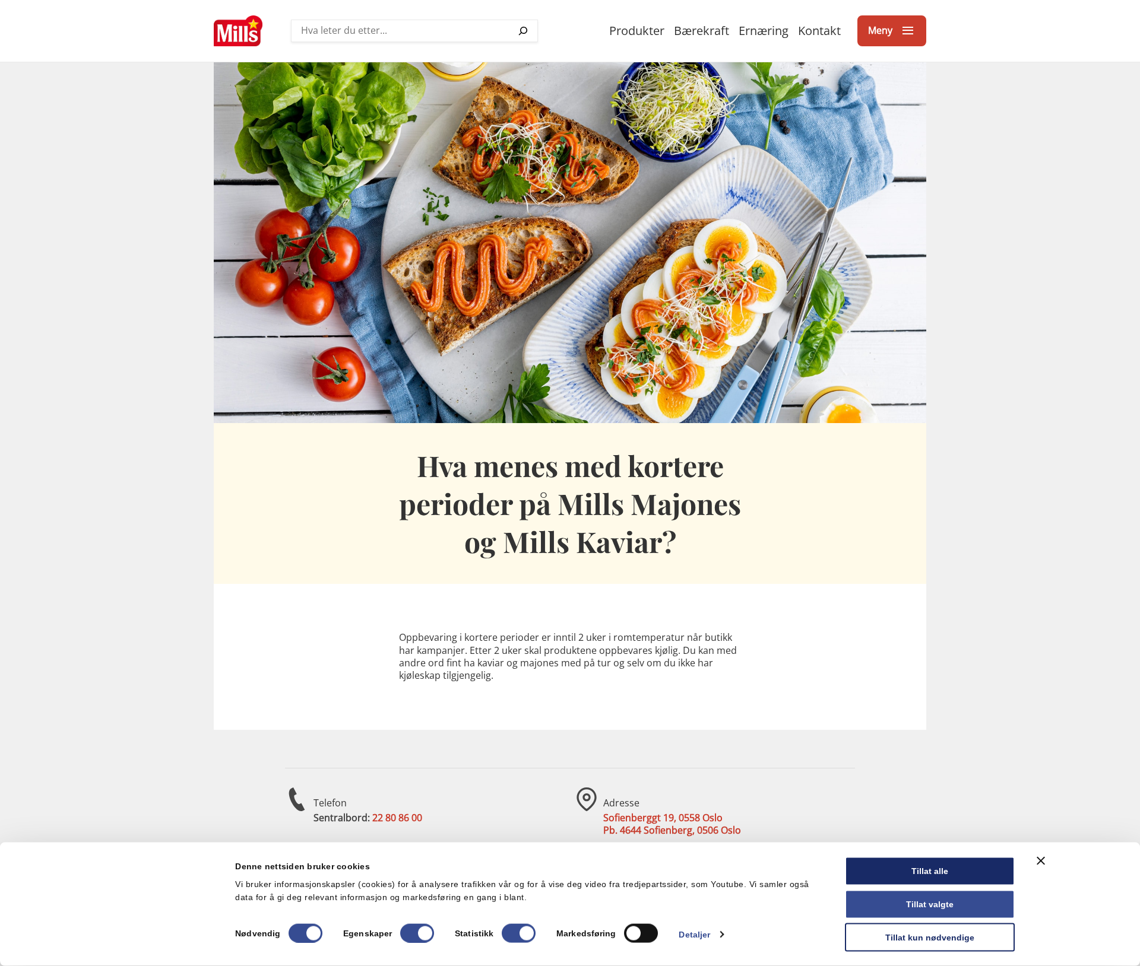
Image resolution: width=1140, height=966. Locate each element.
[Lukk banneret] (1041, 861)
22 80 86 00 (397, 817)
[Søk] (523, 31)
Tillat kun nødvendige (929, 937)
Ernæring (763, 31)
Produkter (636, 31)
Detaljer (694, 934)
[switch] (417, 932)
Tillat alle (929, 871)
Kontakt (819, 31)
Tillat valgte (930, 903)
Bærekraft (701, 31)
